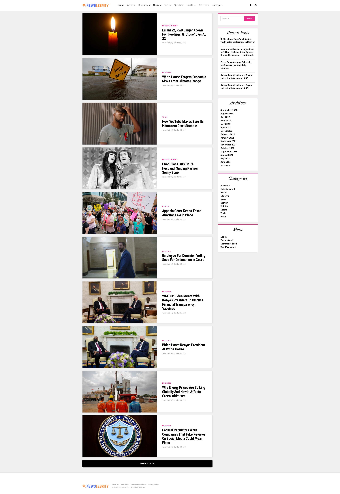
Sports (177, 5)
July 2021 (225, 158)
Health (189, 5)
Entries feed (226, 240)
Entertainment (227, 189)
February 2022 (227, 134)
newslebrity (166, 43)
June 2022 (225, 120)
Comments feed (228, 243)
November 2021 (228, 144)
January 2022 (227, 138)
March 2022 (226, 131)
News (156, 5)
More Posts (147, 463)
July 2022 (225, 117)
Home (121, 5)
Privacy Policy (153, 485)
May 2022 (225, 124)
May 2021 (225, 165)
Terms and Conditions (138, 485)
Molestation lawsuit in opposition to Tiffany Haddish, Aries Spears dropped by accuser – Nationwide (237, 52)
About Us (115, 485)
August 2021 (226, 155)
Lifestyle (216, 5)
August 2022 (226, 113)
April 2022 (225, 127)
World (130, 5)
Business (143, 5)
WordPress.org (228, 247)
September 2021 (228, 151)
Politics (203, 5)
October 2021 (227, 148)
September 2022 (228, 110)
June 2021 (225, 162)
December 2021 (228, 141)
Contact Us (124, 485)
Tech (166, 5)
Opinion (224, 203)
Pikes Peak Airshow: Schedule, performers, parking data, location (236, 65)
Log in (223, 237)
